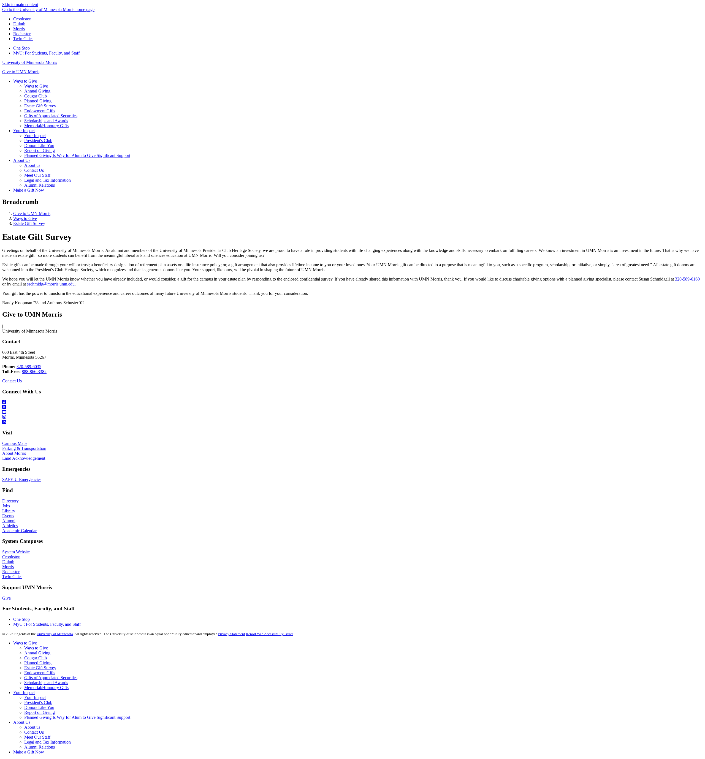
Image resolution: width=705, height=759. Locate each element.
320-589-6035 (29, 366)
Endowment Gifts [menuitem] (39, 110)
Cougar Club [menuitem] (35, 96)
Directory (10, 501)
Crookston (22, 19)
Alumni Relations (39, 747)
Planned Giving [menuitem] (37, 101)
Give (6, 598)
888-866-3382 (34, 371)
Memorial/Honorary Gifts (46, 687)
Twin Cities (23, 38)
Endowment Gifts (39, 672)
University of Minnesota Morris (29, 62)
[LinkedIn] (352, 422)
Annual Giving (37, 653)
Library (8, 510)
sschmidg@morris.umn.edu (51, 284)
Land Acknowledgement (23, 458)
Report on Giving (39, 712)
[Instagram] (352, 417)
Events (8, 515)
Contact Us (12, 381)
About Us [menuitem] (21, 160)
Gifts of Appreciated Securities (50, 677)
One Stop (21, 48)
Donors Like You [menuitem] (39, 145)
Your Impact (24, 692)
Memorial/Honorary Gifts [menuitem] (46, 125)
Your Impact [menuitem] (24, 130)
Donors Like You (39, 707)
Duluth (19, 23)
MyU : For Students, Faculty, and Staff (47, 624)
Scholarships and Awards (46, 682)
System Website (16, 551)
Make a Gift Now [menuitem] (28, 190)
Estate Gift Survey (29, 223)
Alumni (8, 520)
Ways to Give (25, 218)
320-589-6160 (687, 279)
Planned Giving (37, 662)
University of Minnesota (55, 634)
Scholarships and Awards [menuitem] (46, 120)
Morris (19, 28)
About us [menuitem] (32, 165)
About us (32, 727)
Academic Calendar (19, 530)
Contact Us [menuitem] (34, 170)
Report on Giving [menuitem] (39, 150)
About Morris (14, 453)
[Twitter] (352, 407)
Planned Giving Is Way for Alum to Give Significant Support (77, 717)
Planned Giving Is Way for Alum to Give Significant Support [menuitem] (77, 155)
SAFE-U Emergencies (21, 479)
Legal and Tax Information (47, 742)
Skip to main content (20, 4)
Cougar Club (35, 657)
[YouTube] (352, 412)
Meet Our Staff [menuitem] (37, 175)
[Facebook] (352, 402)
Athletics (10, 525)
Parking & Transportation (24, 448)
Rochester (22, 33)
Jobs (6, 506)
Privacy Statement (231, 634)
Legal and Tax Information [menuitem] (47, 180)
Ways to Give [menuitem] (25, 81)
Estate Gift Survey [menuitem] (40, 106)
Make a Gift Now (28, 752)
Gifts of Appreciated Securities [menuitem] (50, 115)
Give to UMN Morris (20, 71)
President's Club (38, 702)
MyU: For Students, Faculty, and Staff (46, 53)
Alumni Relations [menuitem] (39, 185)
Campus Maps (14, 443)
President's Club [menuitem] (38, 140)
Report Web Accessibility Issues (269, 634)
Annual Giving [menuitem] (37, 91)
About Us (21, 722)
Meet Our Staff (37, 737)
